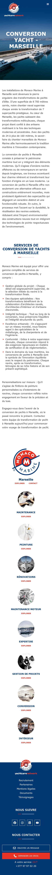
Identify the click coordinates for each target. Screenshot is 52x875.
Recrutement (26, 780)
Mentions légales (26, 788)
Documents (26, 793)
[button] (48, 4)
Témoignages (26, 797)
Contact (33, 483)
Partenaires (26, 784)
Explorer (20, 483)
